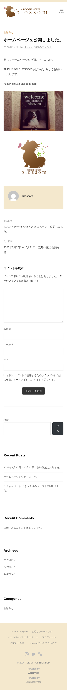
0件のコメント (43, 47)
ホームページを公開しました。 (21, 476)
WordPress (33, 673)
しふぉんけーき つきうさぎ (42, 643)
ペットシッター (19, 631)
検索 (6, 420)
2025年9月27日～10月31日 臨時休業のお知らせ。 (33, 467)
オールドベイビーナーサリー (23, 637)
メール (9, 344)
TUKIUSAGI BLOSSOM (37, 662)
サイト (7, 360)
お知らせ (9, 32)
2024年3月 (10, 567)
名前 (7, 329)
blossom (28, 47)
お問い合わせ (17, 643)
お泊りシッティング (42, 631)
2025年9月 (10, 560)
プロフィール (49, 637)
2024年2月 (10, 573)
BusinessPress (33, 682)
